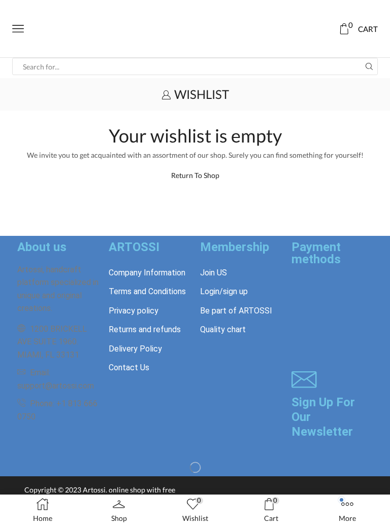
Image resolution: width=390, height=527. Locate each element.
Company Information (147, 272)
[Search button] (369, 66)
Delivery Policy (135, 349)
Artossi (94, 489)
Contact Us (129, 367)
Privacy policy (133, 310)
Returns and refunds (145, 329)
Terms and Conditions (147, 291)
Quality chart (223, 329)
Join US (213, 272)
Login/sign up (224, 291)
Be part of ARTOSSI (236, 310)
